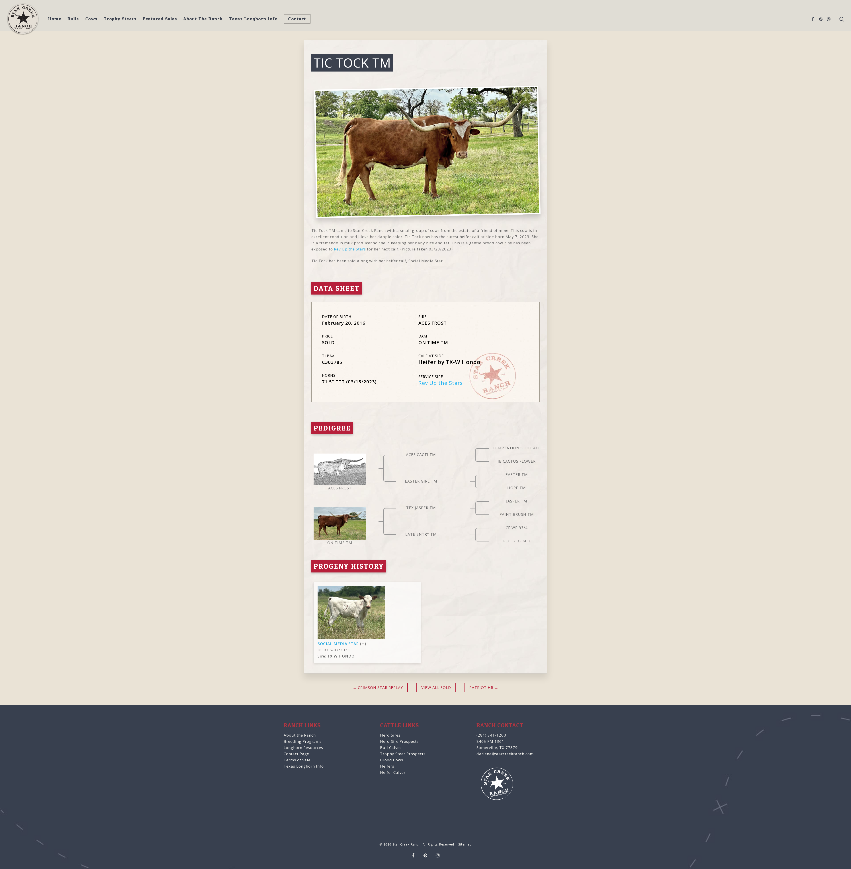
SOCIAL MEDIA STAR (338, 643)
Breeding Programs (303, 741)
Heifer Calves (393, 772)
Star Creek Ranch (406, 844)
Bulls (73, 19)
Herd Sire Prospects (399, 741)
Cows (91, 19)
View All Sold (436, 687)
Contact (297, 19)
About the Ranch (300, 735)
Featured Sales (160, 19)
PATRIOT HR (481, 687)
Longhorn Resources (303, 747)
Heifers (387, 766)
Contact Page (296, 753)
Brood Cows (391, 759)
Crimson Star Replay (380, 687)
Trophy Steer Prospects (403, 753)
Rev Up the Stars (350, 249)
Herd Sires (390, 735)
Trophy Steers (120, 19)
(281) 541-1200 (491, 735)
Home (54, 19)
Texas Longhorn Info (253, 19)
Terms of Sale (297, 759)
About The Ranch (203, 19)
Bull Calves (391, 747)
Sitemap (465, 844)
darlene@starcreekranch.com (505, 753)
